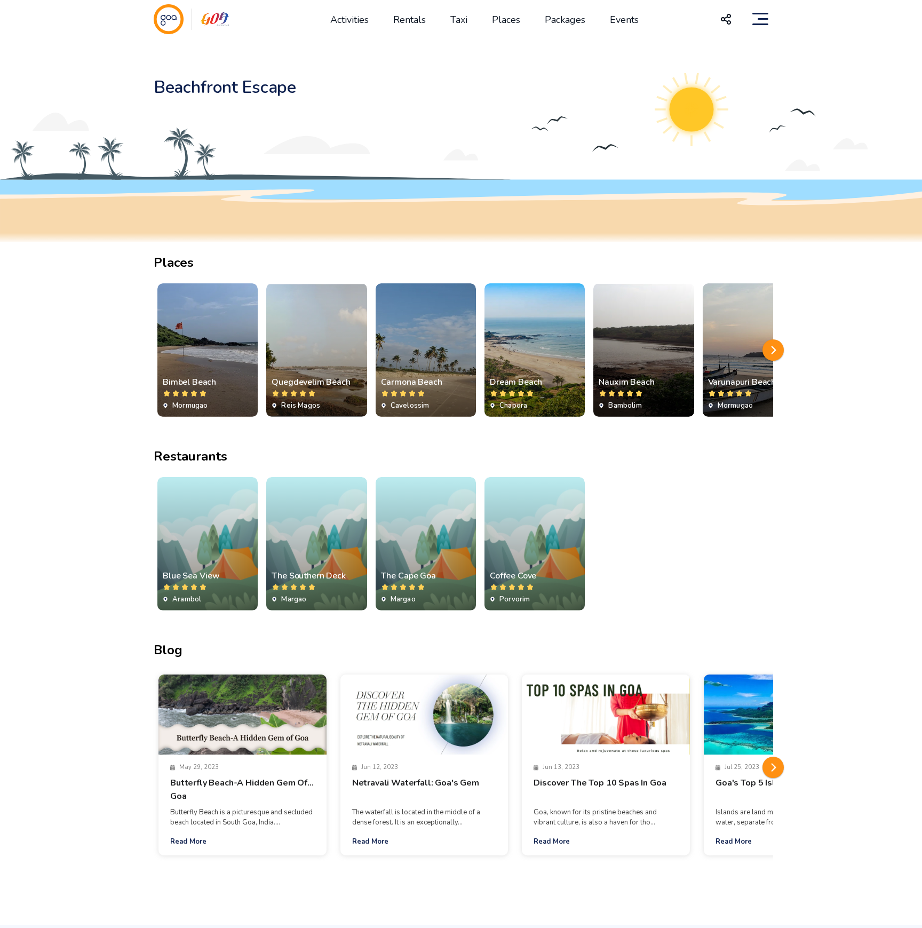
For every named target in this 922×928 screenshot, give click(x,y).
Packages (565, 19)
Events (624, 19)
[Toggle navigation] (760, 19)
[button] (773, 350)
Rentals (409, 19)
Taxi (458, 19)
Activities (349, 19)
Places (506, 19)
